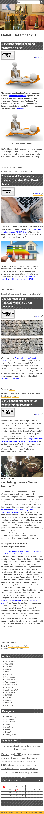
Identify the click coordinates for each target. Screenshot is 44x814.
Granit (23, 393)
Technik (12, 290)
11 (16, 790)
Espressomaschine (15, 646)
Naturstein (36, 393)
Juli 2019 (8, 695)
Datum (2, 750)
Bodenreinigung (37, 746)
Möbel (24, 758)
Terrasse (15, 396)
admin (37, 57)
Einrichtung (9, 719)
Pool (33, 761)
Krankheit (4, 758)
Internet (11, 294)
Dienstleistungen (15, 167)
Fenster (36, 750)
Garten (12, 389)
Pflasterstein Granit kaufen (11, 379)
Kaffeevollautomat (8, 649)
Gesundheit (12, 171)
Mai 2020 (8, 669)
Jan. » (25, 804)
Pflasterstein (6, 396)
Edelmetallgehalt (9, 750)
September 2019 (11, 690)
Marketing (12, 758)
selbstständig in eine (17, 96)
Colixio (40, 812)
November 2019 (11, 685)
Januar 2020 (10, 680)
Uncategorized (10, 735)
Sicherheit (32, 294)
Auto (7, 746)
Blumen (29, 746)
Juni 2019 (8, 698)
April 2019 (9, 703)
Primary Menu (2, 2)
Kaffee (25, 646)
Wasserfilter (20, 649)
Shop (10, 769)
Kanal (17, 294)
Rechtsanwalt (20, 765)
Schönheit (4, 769)
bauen (12, 746)
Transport (30, 768)
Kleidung (36, 754)
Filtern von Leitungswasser (11, 600)
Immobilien (9, 727)
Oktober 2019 (10, 687)
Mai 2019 (8, 700)
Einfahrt (11, 393)
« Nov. (19, 804)
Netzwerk (23, 294)
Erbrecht (31, 750)
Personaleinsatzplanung (19, 761)
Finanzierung (10, 722)
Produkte (12, 642)
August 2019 (10, 692)
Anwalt (3, 746)
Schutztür (34, 765)
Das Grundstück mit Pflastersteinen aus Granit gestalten (17, 302)
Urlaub (8, 772)
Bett (24, 746)
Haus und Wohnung (22, 15)
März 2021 (9, 664)
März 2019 (9, 705)
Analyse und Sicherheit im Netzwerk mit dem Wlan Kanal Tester (20, 180)
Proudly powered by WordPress (13, 812)
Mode (19, 758)
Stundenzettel (15, 769)
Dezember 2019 (11, 682)
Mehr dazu (20, 109)
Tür (36, 769)
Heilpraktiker (22, 171)
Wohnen (15, 772)
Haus (29, 393)
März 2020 (9, 674)
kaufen (30, 754)
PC (36, 758)
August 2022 (10, 661)
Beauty (17, 746)
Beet (21, 746)
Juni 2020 (8, 667)
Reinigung (28, 765)
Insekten (24, 754)
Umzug (3, 772)
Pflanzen (29, 761)
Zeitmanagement (34, 772)
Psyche (31, 171)
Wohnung (24, 772)
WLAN (39, 294)
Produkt (6, 764)
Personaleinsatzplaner (7, 761)
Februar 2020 (10, 677)
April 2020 (9, 672)
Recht (13, 765)
